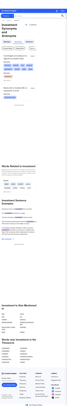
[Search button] (63, 16)
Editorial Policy (40, 384)
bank (3, 332)
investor (20, 184)
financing (7, 65)
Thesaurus (6, 16)
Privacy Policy (39, 380)
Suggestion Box (56, 380)
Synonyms (18, 42)
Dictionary (22, 377)
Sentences (29, 42)
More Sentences (7, 239)
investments (5, 362)
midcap (22, 332)
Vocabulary (22, 391)
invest (15, 188)
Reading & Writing (25, 398)
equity (13, 184)
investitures (23, 354)
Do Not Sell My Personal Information (41, 395)
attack (6, 184)
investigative (6, 348)
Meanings (7, 42)
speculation (8, 69)
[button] (57, 11)
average (4, 319)
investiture (5, 354)
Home (3, 20)
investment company (26, 356)
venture (17, 69)
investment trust (25, 359)
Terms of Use (39, 391)
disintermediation (7, 322)
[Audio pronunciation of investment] (26, 25)
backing (15, 65)
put (21, 317)
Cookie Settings (40, 387)
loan (22, 65)
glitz (3, 317)
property (29, 65)
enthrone (22, 319)
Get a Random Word (9, 385)
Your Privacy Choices (35, 405)
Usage (21, 394)
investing (23, 351)
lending (22, 188)
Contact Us (54, 377)
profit (29, 188)
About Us (38, 377)
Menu (63, 11)
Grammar (22, 387)
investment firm (6, 359)
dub (3, 314)
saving (28, 184)
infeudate (23, 327)
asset (30, 69)
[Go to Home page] (9, 11)
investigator (23, 348)
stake (24, 69)
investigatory (6, 351)
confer (22, 314)
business (7, 188)
